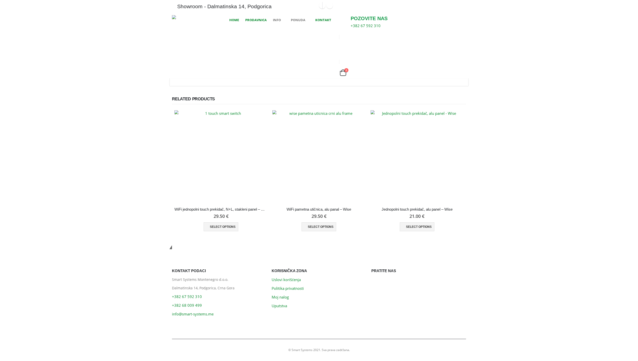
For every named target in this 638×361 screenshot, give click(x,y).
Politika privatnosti (288, 288)
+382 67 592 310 (187, 296)
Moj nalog (280, 297)
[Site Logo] (190, 17)
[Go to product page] (220, 156)
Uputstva (279, 305)
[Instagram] (329, 5)
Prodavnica (256, 20)
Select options (223, 227)
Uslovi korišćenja (286, 279)
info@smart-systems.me (193, 313)
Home (234, 20)
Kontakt (323, 20)
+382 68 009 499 (187, 305)
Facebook (376, 282)
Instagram (387, 282)
